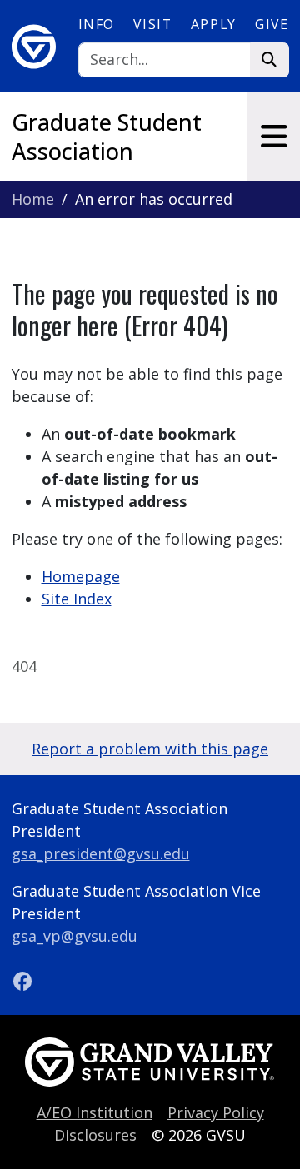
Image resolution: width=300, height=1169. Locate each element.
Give (271, 24)
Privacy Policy (216, 1112)
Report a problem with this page (150, 749)
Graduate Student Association (107, 137)
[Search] (269, 60)
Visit (152, 24)
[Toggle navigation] (274, 136)
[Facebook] (23, 981)
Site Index (77, 599)
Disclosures (95, 1135)
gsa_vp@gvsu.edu (75, 936)
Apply (214, 24)
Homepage (81, 576)
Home (33, 199)
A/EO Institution (94, 1112)
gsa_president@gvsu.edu (101, 853)
